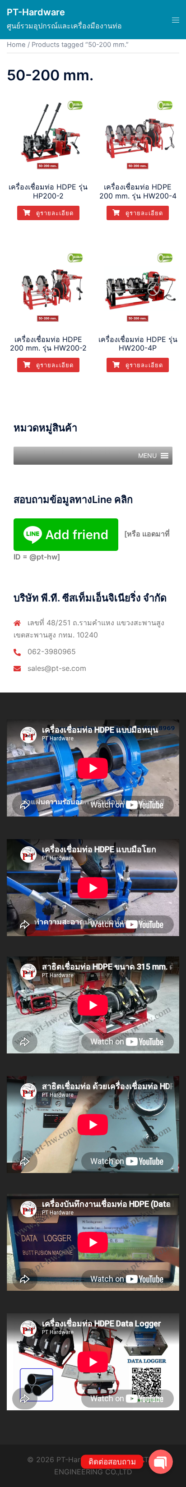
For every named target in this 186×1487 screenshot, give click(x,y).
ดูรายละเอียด (54, 213)
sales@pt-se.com (57, 668)
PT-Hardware (36, 12)
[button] (147, 456)
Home (16, 45)
